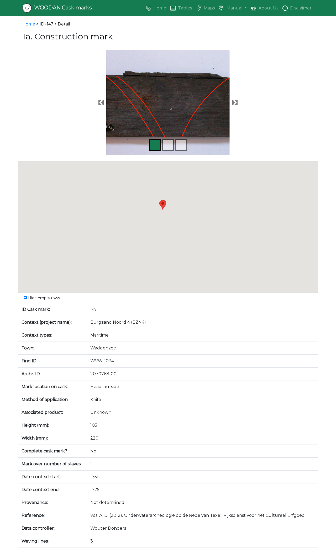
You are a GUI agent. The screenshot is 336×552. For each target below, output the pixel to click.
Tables (184, 8)
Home (159, 8)
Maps (209, 8)
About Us (268, 8)
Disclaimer (300, 8)
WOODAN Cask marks (62, 7)
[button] (101, 102)
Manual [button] (234, 8)
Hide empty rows (43, 298)
